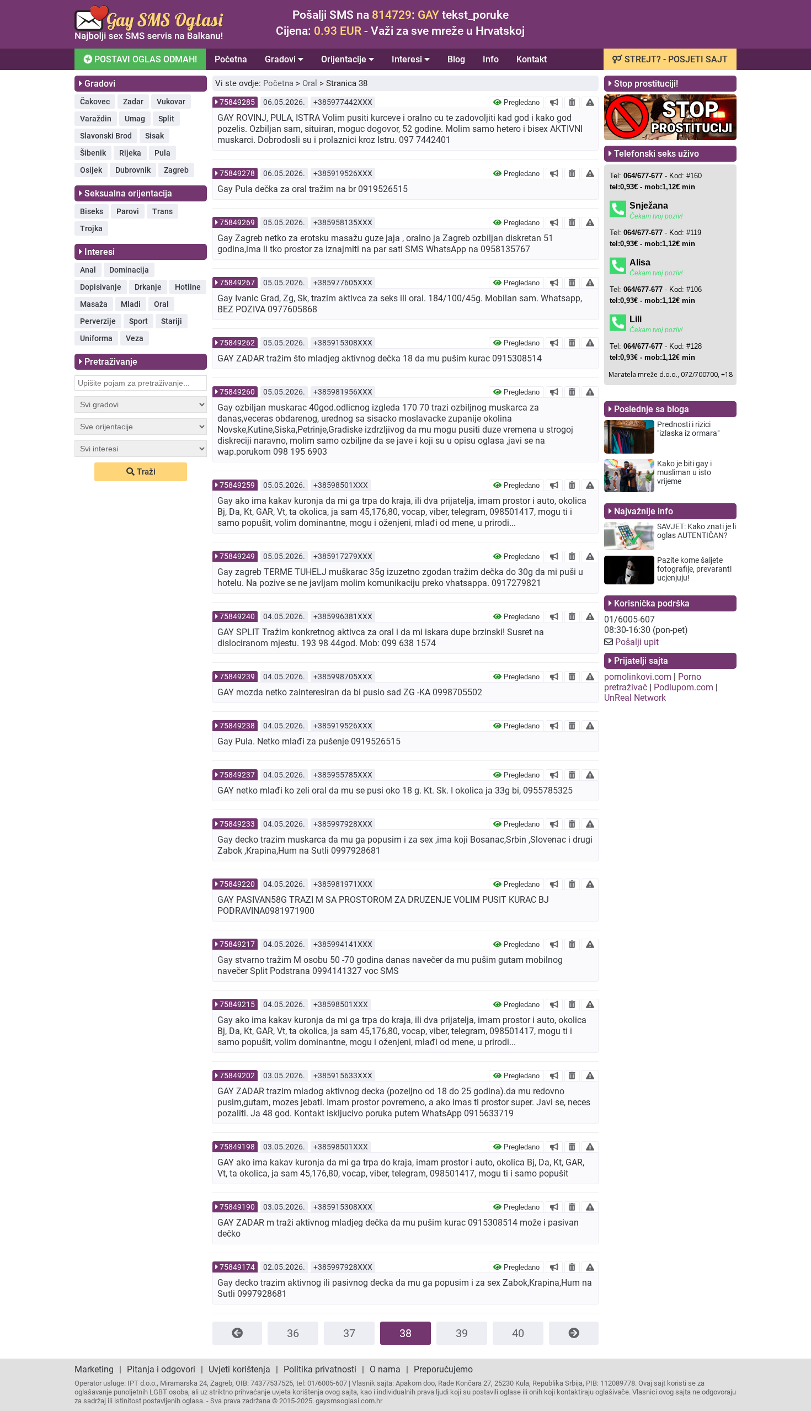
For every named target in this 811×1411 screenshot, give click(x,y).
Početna (231, 59)
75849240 (237, 616)
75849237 (237, 774)
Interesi (408, 59)
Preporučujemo (443, 1369)
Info (491, 59)
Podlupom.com (683, 687)
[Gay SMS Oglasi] (148, 38)
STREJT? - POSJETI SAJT (675, 59)
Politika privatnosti (320, 1369)
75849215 (237, 1004)
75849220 (237, 884)
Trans (162, 211)
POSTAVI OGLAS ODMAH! (144, 59)
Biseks (91, 211)
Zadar (133, 101)
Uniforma (96, 338)
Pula (162, 152)
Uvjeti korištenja (239, 1369)
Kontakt (531, 59)
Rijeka (130, 152)
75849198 (237, 1146)
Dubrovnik (133, 170)
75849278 (237, 173)
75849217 (237, 944)
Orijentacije (345, 59)
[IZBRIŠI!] (572, 102)
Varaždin (95, 118)
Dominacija (129, 269)
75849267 (237, 282)
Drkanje (148, 287)
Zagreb (176, 170)
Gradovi (281, 59)
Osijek (91, 170)
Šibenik (93, 152)
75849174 (237, 1267)
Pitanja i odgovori (161, 1369)
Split (166, 118)
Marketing (94, 1369)
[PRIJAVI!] (590, 102)
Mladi (131, 304)
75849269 (237, 222)
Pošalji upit (637, 642)
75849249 (237, 556)
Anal (88, 269)
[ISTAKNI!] (554, 102)
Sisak (154, 135)
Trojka (91, 228)
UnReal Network (635, 698)
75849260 (237, 391)
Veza (134, 338)
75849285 (237, 102)
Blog (456, 59)
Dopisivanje (100, 287)
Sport (138, 321)
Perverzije (98, 321)
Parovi (127, 211)
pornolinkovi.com (637, 677)
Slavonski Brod (106, 135)
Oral (161, 304)
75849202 (237, 1075)
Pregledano (520, 102)
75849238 (237, 725)
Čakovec (95, 101)
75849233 (237, 823)
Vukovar (171, 101)
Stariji (171, 321)
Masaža (94, 304)
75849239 (237, 676)
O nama (385, 1369)
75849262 (237, 342)
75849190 (237, 1206)
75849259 (237, 485)
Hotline (188, 287)
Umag (135, 118)
